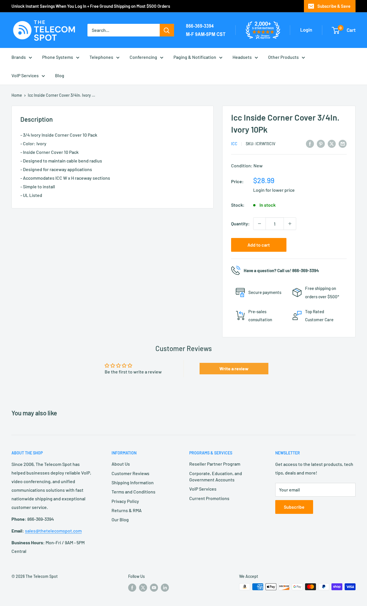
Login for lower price (274, 190)
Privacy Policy (125, 501)
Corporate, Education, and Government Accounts (215, 476)
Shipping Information (133, 482)
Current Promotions (209, 498)
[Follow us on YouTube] (154, 587)
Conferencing (143, 57)
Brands (18, 57)
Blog (59, 75)
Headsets (242, 57)
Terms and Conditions (133, 491)
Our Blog (120, 519)
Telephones (101, 57)
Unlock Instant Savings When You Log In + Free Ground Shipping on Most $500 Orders (90, 6)
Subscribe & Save (333, 6)
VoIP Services (25, 75)
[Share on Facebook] (310, 143)
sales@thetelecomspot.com (53, 530)
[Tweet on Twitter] (332, 143)
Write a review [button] (234, 368)
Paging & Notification (194, 57)
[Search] (167, 30)
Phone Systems (57, 57)
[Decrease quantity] (259, 224)
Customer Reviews (130, 473)
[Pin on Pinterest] (321, 143)
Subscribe (294, 507)
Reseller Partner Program (214, 463)
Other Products (283, 57)
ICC (234, 143)
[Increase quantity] (290, 224)
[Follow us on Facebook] (132, 587)
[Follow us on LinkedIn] (165, 587)
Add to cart (258, 244)
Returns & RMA (127, 510)
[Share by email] (343, 143)
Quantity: (240, 223)
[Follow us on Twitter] (143, 587)
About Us (121, 463)
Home (16, 95)
